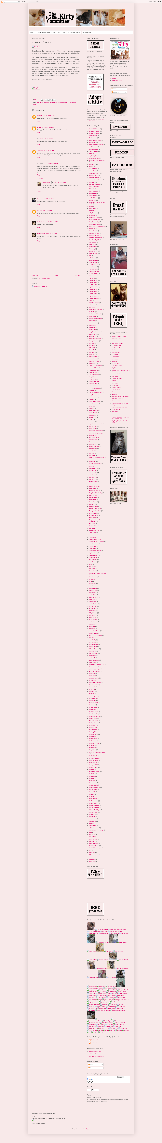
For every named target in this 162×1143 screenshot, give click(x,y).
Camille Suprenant (93, 195)
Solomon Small (92, 655)
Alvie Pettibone (92, 142)
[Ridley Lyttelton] (120, 1008)
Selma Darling (92, 640)
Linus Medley (92, 455)
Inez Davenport (92, 415)
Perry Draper (92, 566)
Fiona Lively (92, 345)
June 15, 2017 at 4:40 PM (51, 222)
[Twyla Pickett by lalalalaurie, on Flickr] (91, 951)
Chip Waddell (92, 228)
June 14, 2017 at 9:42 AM (48, 127)
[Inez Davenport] (118, 951)
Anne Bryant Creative (117, 343)
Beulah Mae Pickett (94, 186)
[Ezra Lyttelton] (120, 1006)
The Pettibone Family (94, 771)
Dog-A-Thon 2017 (93, 296)
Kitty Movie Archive (74, 32)
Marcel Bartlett (93, 488)
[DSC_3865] (36, 88)
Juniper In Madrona (117, 374)
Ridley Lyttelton (93, 613)
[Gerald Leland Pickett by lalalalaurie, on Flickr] (93, 931)
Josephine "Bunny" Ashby (95, 433)
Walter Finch (92, 841)
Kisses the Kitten (93, 440)
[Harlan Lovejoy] (101, 995)
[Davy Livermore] (102, 990)
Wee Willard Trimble (94, 846)
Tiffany (39, 127)
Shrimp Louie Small (93, 649)
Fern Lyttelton (92, 336)
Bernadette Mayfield (94, 177)
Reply (38, 121)
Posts (114, 89)
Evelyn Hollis (92, 327)
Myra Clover (92, 528)
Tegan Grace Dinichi (94, 678)
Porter (90, 586)
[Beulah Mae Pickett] (93, 933)
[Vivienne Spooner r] (100, 1006)
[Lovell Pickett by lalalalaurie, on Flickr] (104, 931)
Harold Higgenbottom (94, 388)
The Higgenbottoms (94, 723)
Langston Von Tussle (94, 446)
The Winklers (92, 796)
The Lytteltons (92, 750)
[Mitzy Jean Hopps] (91, 942)
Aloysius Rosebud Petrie (95, 140)
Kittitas (114, 380)
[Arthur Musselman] (92, 1003)
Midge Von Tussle (93, 506)
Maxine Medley (93, 502)
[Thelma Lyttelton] (92, 1008)
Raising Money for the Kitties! (46, 32)
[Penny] (102, 977)
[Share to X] (50, 100)
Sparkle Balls (92, 658)
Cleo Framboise (92, 242)
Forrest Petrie (92, 354)
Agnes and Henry (116, 339)
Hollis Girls (91, 399)
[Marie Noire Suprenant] (93, 1023)
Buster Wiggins (93, 193)
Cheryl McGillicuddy (94, 222)
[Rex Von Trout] (91, 968)
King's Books (115, 376)
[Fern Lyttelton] (110, 1008)
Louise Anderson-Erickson (95, 464)
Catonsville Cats (116, 352)
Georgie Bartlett (93, 372)
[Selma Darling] (120, 997)
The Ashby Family (93, 685)
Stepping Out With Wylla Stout (96, 664)
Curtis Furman (92, 258)
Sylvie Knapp (92, 673)
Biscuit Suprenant (93, 191)
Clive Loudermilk (93, 246)
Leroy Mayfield (92, 451)
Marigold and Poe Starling (95, 493)
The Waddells (92, 792)
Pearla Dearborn (93, 562)
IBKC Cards (91, 408)
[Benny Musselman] (115, 1001)
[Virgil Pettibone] (108, 951)
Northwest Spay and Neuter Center (120, 396)
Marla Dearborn (93, 495)
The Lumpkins (92, 747)
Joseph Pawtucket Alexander (96, 430)
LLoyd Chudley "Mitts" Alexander (97, 457)
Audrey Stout (92, 153)
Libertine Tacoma (116, 387)
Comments (115, 92)
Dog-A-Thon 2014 (93, 289)
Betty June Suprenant (94, 184)
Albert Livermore (93, 138)
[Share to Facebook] (53, 100)
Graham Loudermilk (94, 381)
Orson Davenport (93, 557)
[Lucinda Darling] (111, 997)
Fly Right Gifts (115, 363)
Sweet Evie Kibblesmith (94, 671)
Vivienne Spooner (93, 839)
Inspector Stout (92, 417)
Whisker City (115, 411)
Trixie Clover (92, 816)
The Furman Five (93, 718)
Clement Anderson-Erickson (95, 237)
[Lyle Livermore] (117, 988)
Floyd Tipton (92, 352)
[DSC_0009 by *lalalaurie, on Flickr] (101, 1032)
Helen (38, 199)
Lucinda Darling (93, 473)
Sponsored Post (92, 662)
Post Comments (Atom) (44, 278)
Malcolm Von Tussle (94, 486)
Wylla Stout (92, 859)
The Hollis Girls (92, 725)
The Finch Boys (92, 709)
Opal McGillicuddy (93, 555)
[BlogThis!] (48, 100)
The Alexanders (92, 680)
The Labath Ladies (93, 734)
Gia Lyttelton (92, 377)
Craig (90, 255)
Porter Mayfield (93, 588)
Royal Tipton (92, 626)
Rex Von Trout (92, 608)
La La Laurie (115, 385)
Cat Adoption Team (116, 345)
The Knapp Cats (92, 732)
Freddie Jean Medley (94, 361)
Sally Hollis (91, 637)
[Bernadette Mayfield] (121, 968)
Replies (41, 179)
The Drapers (92, 705)
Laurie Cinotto (46, 182)
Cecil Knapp (91, 210)
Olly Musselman (93, 553)
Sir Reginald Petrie (93, 653)
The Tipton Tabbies (93, 785)
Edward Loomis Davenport (95, 309)
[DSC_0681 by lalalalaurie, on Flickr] (115, 931)
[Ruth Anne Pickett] (122, 960)
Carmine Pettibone (93, 198)
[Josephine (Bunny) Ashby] (103, 993)
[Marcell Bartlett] (92, 1030)
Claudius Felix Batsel (94, 235)
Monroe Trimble (93, 517)
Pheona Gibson (92, 571)
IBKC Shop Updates (93, 410)
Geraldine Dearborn (94, 374)
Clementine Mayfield (94, 240)
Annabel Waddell (93, 147)
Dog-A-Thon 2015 (93, 291)
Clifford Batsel (92, 244)
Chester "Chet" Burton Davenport (97, 226)
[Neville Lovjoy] (91, 995)
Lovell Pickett (92, 466)
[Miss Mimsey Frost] (103, 1028)
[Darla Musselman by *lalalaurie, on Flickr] (104, 1001)
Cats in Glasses (93, 208)
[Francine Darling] (101, 997)
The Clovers (91, 693)
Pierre (90, 581)
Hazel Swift (92, 390)
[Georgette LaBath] (122, 990)
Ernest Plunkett (92, 325)
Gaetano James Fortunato (95, 365)
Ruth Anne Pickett (93, 633)
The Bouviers (92, 691)
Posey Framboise (93, 590)
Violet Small (92, 834)
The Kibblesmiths (93, 729)
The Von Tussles (93, 789)
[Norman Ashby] (121, 991)
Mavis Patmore (92, 499)
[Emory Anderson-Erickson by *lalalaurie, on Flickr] (117, 1010)
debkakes (39, 115)
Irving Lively (92, 422)
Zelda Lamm (92, 861)
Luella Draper (92, 475)
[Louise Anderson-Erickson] (102, 1010)
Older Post (77, 275)
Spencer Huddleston (94, 660)
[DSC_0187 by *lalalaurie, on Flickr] (112, 1030)
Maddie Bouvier (93, 481)
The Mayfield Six (93, 756)
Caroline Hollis (92, 200)
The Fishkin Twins (93, 712)
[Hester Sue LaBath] (92, 991)
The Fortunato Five (93, 714)
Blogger (87, 1129)
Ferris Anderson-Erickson (95, 338)
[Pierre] (100, 951)
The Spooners (92, 780)
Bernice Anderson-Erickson (95, 180)
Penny (90, 564)
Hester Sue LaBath (93, 397)
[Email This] (46, 100)
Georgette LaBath (93, 370)
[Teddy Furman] (100, 1024)
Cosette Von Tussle (93, 253)
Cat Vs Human (115, 350)
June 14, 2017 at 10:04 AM (46, 139)
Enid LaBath (92, 320)
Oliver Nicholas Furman (95, 550)
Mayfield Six (92, 504)
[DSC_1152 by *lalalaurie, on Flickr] (100, 1030)
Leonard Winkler (93, 448)
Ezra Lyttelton (92, 329)
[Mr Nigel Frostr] (113, 1028)
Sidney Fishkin (92, 651)
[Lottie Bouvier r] (113, 960)
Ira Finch (91, 419)
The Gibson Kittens (93, 720)
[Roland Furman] (110, 1024)
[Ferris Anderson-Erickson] (118, 1019)
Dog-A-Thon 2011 (93, 282)
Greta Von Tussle (93, 383)
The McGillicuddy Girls (94, 758)
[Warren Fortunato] (107, 999)
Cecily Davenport (93, 213)
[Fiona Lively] (100, 1026)
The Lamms (92, 736)
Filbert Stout (92, 343)
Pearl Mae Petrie (93, 559)
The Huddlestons (93, 727)
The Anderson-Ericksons (95, 682)
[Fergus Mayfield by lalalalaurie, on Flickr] (114, 933)
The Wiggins (92, 794)
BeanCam (91, 166)
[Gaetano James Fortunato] (121, 999)
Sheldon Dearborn (93, 644)
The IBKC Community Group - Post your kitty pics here (120, 417)
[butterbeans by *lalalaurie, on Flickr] (36, 1120)
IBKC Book (91, 406)
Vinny (90, 832)
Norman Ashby (92, 546)
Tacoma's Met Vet (116, 401)
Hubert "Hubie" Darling (94, 401)
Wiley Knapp (92, 852)
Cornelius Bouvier (93, 251)
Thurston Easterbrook (94, 805)
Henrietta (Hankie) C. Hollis (95, 392)
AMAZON (114, 78)
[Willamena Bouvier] (101, 968)
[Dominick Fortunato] (93, 1001)
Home (32, 32)
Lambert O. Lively (93, 444)
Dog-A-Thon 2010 (93, 280)
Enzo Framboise (93, 323)
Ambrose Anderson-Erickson (96, 144)
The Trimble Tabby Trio (94, 787)
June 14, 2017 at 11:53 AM (47, 150)
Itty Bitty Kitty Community (95, 424)
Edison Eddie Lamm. (94, 303)
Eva (38, 210)
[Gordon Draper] (113, 1003)
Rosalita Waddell (93, 622)
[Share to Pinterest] (55, 100)
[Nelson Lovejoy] (110, 995)
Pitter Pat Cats (92, 583)
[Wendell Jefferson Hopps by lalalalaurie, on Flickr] (91, 929)
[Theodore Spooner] (111, 1006)
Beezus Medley (92, 171)
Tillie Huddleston (93, 812)
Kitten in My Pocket (117, 378)
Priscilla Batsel (92, 592)
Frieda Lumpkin (93, 363)
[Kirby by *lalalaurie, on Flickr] (89, 1032)
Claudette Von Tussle (94, 233)
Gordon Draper (92, 379)
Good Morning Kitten (117, 366)
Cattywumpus (115, 356)
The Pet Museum (116, 409)
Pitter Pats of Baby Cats (118, 399)
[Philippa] (99, 999)
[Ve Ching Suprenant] (119, 1023)
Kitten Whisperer (93, 442)
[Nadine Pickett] (101, 986)
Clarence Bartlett (93, 231)
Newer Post (35, 275)
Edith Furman (92, 305)
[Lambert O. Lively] (92, 1028)
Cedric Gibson (92, 215)
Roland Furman (93, 617)
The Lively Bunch (93, 738)
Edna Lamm (92, 307)
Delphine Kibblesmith (94, 271)
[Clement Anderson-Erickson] (91, 1019)
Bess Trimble (92, 182)
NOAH (113, 392)
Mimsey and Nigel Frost (95, 511)
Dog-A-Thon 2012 (93, 285)
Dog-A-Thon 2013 (93, 287)
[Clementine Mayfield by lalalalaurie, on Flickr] (101, 929)
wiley (90, 850)
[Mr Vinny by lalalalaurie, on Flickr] (113, 942)
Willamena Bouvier (93, 855)
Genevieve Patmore (93, 368)
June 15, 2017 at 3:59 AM (46, 210)
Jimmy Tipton (92, 428)
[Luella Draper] (112, 1004)
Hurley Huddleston (93, 404)
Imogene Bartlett (93, 413)
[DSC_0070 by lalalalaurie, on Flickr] (92, 977)
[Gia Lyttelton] (102, 1008)
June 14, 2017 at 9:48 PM (59, 182)
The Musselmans (93, 762)
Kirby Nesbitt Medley (94, 437)
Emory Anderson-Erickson (95, 318)
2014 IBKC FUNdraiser (94, 129)
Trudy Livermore (93, 819)
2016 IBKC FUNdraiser (94, 133)
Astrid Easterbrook (93, 151)
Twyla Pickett (92, 823)
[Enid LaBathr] (102, 991)
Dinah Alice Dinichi (94, 273)
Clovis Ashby (92, 249)
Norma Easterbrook (93, 544)
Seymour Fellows (93, 642)
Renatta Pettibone (93, 604)
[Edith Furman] (91, 1026)
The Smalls (91, 778)
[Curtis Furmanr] (119, 1024)
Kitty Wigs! (115, 383)
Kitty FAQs (61, 32)
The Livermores (92, 741)
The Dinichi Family (93, 702)
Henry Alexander (93, 395)
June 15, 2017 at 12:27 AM (47, 199)
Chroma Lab (115, 359)
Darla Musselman (93, 264)
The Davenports (93, 698)
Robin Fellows (68, 102)
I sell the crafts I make (94, 1054)
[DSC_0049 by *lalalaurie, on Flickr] (94, 1032)
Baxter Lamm (92, 164)
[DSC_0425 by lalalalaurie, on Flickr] (111, 977)
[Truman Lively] (108, 1026)
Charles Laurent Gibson (95, 219)
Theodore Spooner (93, 803)
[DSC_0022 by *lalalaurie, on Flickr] (125, 1030)
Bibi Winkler (92, 189)
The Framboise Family (94, 716)
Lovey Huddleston (93, 468)
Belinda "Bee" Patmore (94, 173)
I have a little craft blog (95, 1051)
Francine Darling (93, 356)
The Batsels (92, 689)
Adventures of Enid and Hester (120, 336)
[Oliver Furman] (91, 1024)
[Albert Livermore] (108, 988)
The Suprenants (93, 783)
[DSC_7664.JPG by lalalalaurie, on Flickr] (104, 933)
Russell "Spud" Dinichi (94, 631)
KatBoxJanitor (41, 222)
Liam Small (91, 453)
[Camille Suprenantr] (107, 1021)
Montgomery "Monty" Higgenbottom (94, 520)
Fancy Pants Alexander (94, 332)
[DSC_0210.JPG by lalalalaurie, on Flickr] (120, 977)
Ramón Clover (92, 599)
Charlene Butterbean (94, 217)
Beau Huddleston (93, 168)
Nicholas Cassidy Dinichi (95, 539)
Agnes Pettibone (93, 135)
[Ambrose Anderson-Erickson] (103, 1019)
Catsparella (115, 354)
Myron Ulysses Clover (94, 530)
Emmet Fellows (39, 102)
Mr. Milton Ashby (93, 526)
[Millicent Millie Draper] (93, 1004)
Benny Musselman (93, 175)
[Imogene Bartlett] (123, 1028)
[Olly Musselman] (104, 1003)
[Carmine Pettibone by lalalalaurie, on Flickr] (102, 960)
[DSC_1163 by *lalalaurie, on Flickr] (106, 1030)
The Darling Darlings (94, 696)
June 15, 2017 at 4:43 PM (51, 233)
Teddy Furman (92, 676)
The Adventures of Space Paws (119, 407)
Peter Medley (92, 568)
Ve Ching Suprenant (94, 828)
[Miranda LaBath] (112, 990)
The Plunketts (92, 776)
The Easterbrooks (93, 707)
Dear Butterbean (93, 269)
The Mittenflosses (93, 760)
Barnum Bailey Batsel (94, 158)
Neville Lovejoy (92, 537)
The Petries (91, 769)
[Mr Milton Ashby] (111, 991)
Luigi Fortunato (93, 477)
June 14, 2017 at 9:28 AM (49, 115)
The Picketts (92, 774)
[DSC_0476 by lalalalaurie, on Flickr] (102, 942)
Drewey (90, 300)
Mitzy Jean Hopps (93, 515)
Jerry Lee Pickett (93, 426)
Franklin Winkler (93, 359)
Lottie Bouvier (92, 461)
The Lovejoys (92, 745)
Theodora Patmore (93, 801)
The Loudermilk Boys (94, 743)
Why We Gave (87, 32)
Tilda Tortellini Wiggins (95, 810)
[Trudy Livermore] (92, 990)
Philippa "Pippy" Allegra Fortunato (97, 573)
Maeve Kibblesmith (93, 484)
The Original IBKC (93, 765)
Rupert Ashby (92, 628)
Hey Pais (114, 368)
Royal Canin (92, 624)
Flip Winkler (92, 350)
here (114, 215)
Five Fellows (46, 102)
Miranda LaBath (93, 513)
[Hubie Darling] (91, 997)
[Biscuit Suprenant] (118, 1021)
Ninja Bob (114, 394)
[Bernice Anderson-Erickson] (94, 1021)
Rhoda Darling (92, 610)
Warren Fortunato (93, 843)
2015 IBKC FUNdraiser (94, 131)
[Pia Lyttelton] (91, 1010)
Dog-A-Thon (92, 278)
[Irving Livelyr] (117, 1026)
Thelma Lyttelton (93, 798)
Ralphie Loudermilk (93, 597)
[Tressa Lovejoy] (122, 993)
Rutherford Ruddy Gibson (95, 635)
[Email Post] (41, 99)
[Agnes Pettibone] (122, 942)
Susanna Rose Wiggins (94, 669)
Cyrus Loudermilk (93, 260)
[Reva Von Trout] (111, 968)
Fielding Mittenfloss (94, 341)
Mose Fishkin (92, 524)
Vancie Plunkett (93, 825)
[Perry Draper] (104, 1004)
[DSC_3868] (36, 47)
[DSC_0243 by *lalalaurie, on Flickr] (118, 1030)
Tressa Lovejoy (92, 814)
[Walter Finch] (91, 1006)
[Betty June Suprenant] (106, 1023)
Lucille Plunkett (93, 470)
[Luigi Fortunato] (92, 999)
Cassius (91, 206)
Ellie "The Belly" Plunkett (95, 314)
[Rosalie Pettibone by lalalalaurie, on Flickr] (92, 960)
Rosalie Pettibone (93, 619)
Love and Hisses (116, 390)
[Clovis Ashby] (114, 993)
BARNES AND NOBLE (117, 80)
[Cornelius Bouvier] (111, 986)
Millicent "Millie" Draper (95, 508)
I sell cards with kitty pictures (96, 1056)
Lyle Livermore (92, 479)
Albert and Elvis (116, 341)
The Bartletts (92, 687)
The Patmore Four (93, 767)
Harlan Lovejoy (92, 386)
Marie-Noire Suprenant (94, 490)
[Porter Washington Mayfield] (95, 988)
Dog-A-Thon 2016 (93, 293)
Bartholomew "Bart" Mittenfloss (97, 160)
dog (90, 276)
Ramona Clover (92, 601)
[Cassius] (120, 986)
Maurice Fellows (53, 102)
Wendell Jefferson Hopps (95, 848)
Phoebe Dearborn (93, 577)
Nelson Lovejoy (92, 535)
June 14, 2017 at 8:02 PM (52, 164)
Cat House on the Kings (118, 348)
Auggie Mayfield (93, 156)
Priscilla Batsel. (93, 595)
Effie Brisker (92, 312)
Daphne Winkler (93, 262)
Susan (39, 150)
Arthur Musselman (93, 149)
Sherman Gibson (93, 646)
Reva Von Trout (92, 606)
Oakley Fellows (61, 102)
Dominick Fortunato (94, 298)
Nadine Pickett (92, 532)
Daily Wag (114, 361)
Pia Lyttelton (92, 579)
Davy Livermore (93, 267)
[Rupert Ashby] (91, 993)
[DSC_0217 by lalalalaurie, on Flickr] (117, 929)
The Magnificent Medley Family (97, 752)
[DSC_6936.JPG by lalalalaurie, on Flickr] (92, 986)
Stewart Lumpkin (93, 667)
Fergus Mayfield (93, 334)
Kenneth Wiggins (93, 435)
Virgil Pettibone (92, 837)
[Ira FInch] (120, 1004)
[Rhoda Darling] (119, 995)
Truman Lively (92, 821)
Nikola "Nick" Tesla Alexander (96, 541)
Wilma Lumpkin (93, 857)
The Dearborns (92, 700)
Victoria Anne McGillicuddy (96, 830)
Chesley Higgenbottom (94, 224)
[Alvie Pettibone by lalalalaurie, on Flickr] (123, 933)
